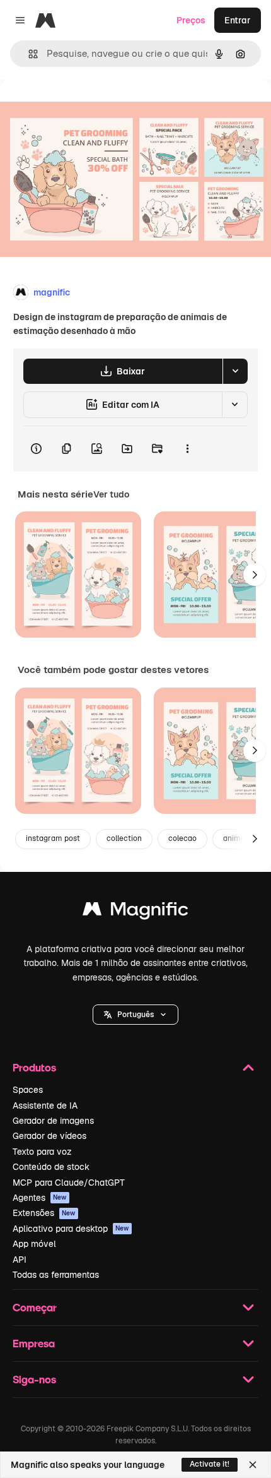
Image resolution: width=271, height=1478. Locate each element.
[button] (135, 1014)
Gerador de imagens (53, 1120)
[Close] (252, 1464)
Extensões (44, 1213)
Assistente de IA (45, 1105)
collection (124, 838)
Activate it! (209, 1464)
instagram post (53, 838)
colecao (182, 838)
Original (80, 108)
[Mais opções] (187, 449)
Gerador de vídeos (49, 1135)
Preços (190, 20)
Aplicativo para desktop (71, 1228)
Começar (35, 1307)
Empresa (34, 1343)
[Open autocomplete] (28, 54)
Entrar (237, 20)
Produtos (34, 1067)
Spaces (28, 1089)
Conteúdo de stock (51, 1166)
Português (135, 1015)
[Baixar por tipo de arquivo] (235, 371)
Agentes (40, 1197)
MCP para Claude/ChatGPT (69, 1182)
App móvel (34, 1243)
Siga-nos (34, 1379)
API (19, 1259)
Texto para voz (42, 1151)
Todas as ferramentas (56, 1274)
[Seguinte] (254, 574)
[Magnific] (135, 912)
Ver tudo (111, 494)
